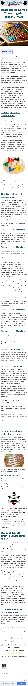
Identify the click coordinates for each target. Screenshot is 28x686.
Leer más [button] (12, 683)
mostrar (9, 51)
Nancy (9, 664)
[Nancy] (4, 666)
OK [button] (21, 683)
